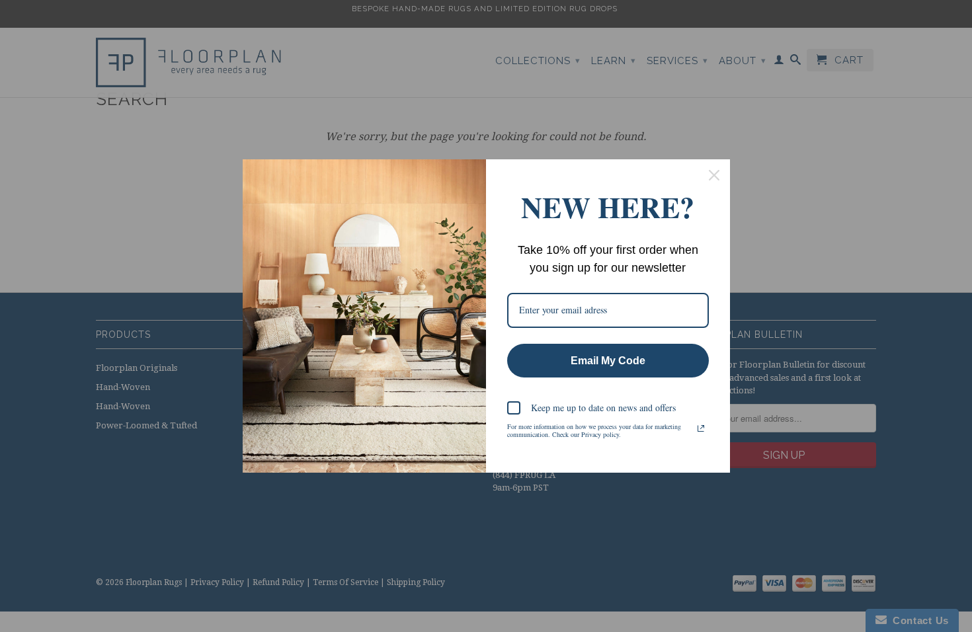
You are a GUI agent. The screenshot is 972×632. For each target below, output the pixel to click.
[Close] (714, 175)
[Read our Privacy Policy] (701, 428)
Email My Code (608, 360)
